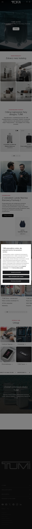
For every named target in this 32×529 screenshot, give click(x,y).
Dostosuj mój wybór (16, 281)
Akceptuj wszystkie (16, 272)
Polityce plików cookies (17, 267)
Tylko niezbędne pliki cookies (16, 276)
